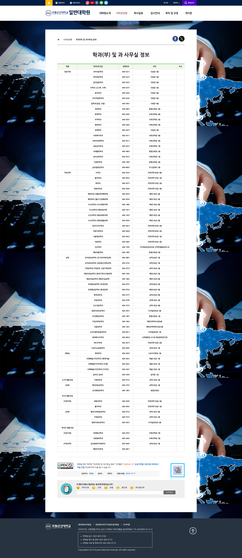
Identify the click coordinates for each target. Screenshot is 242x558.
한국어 (175, 3)
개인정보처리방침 (84, 525)
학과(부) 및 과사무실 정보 (86, 40)
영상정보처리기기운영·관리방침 (107, 525)
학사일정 (138, 13)
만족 (99, 488)
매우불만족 (140, 488)
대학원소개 (105, 13)
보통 (111, 488)
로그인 (166, 3)
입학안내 (61, 3)
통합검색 (191, 3)
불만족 (124, 488)
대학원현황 (121, 13)
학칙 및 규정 (171, 13)
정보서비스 (76, 3)
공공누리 (127, 464)
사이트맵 (126, 525)
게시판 (188, 13)
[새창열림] (49, 3)
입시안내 (155, 13)
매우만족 (85, 488)
